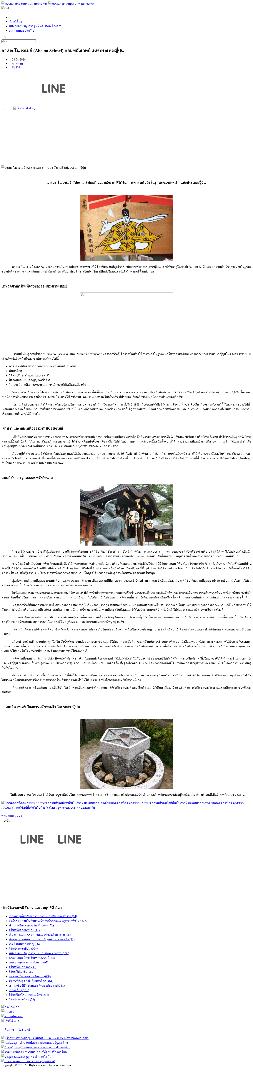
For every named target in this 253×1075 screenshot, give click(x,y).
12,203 (15, 67)
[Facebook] (4, 1068)
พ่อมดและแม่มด (11, 815)
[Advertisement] (126, 138)
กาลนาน (17, 63)
